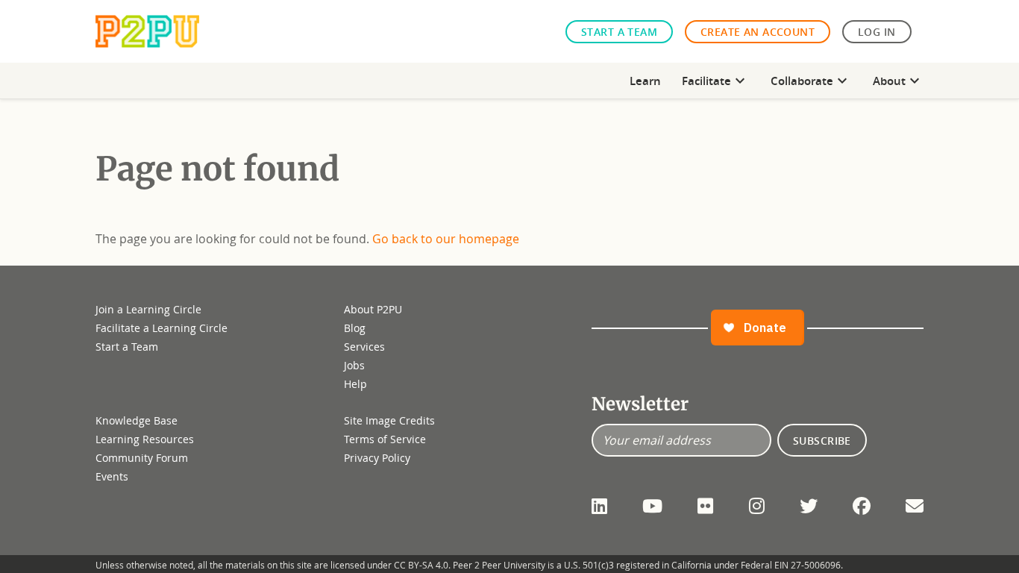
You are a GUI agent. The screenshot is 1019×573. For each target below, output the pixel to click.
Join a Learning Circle (148, 309)
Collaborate (811, 81)
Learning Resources (144, 439)
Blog (355, 328)
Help (355, 384)
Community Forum (141, 458)
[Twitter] (809, 506)
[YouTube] (652, 506)
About (898, 81)
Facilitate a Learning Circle (161, 328)
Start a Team (619, 32)
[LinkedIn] (599, 506)
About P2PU (373, 309)
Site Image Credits (389, 420)
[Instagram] (757, 506)
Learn (645, 80)
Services (364, 346)
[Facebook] (862, 506)
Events (111, 476)
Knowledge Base (136, 420)
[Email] (915, 506)
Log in (877, 32)
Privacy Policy (377, 458)
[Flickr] (705, 506)
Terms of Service (385, 439)
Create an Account (757, 32)
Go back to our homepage (445, 239)
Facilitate (715, 81)
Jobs (354, 365)
